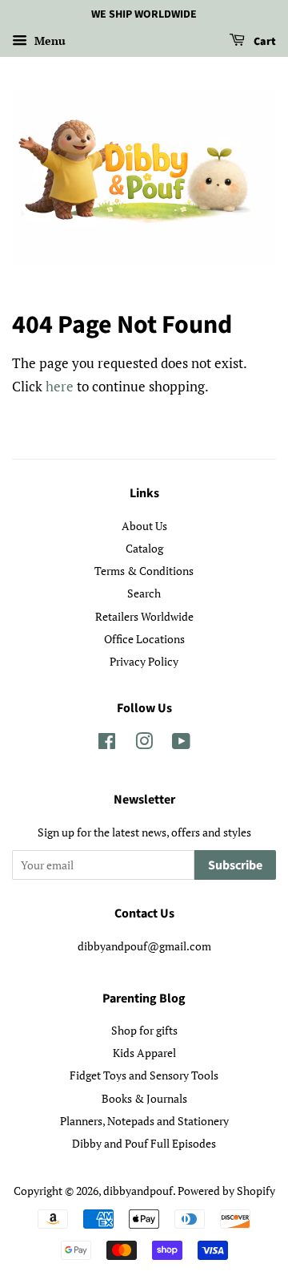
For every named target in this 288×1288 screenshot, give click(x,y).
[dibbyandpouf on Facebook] (107, 743)
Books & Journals (144, 1098)
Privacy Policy (144, 661)
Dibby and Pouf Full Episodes (144, 1143)
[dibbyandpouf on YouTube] (181, 743)
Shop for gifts (144, 1030)
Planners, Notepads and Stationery (144, 1120)
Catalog (144, 548)
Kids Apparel (144, 1052)
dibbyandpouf (138, 1190)
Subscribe (235, 865)
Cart (263, 42)
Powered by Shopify (226, 1190)
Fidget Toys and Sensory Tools (144, 1075)
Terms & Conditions (144, 570)
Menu (48, 40)
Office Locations (144, 638)
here (60, 386)
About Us (144, 525)
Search (144, 593)
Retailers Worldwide (144, 616)
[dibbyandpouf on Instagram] (144, 743)
